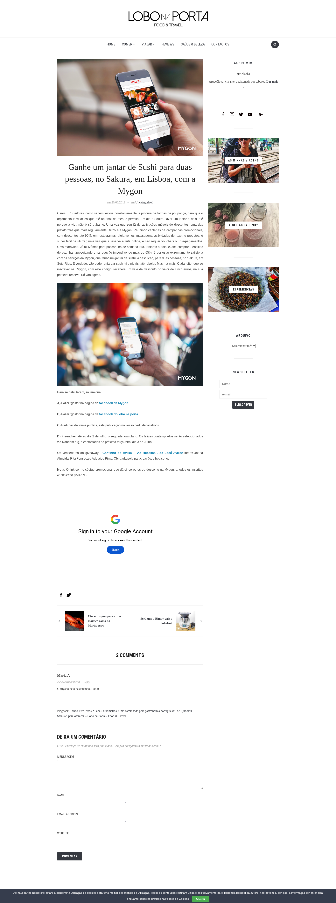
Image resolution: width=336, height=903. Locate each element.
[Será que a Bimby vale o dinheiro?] (185, 620)
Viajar (147, 44)
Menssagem (65, 757)
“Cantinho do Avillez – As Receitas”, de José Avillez (142, 453)
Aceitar (200, 898)
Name (61, 795)
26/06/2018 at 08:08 (68, 682)
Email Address (67, 814)
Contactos (220, 44)
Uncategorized (144, 202)
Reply (87, 682)
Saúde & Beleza (193, 44)
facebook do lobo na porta (118, 414)
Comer (127, 44)
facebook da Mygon (113, 403)
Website (63, 833)
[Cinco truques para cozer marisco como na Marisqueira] (74, 620)
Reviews (168, 44)
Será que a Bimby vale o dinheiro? (156, 621)
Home (111, 44)
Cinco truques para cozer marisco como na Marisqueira (104, 621)
